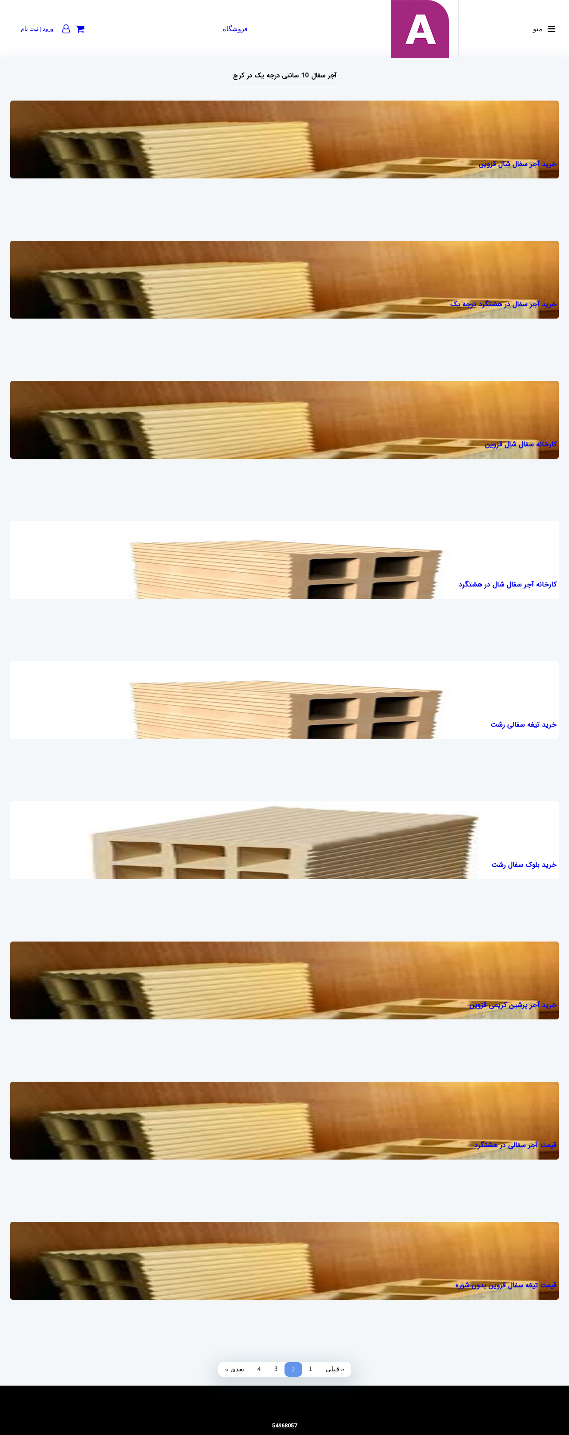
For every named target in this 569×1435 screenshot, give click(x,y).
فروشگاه (235, 28)
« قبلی (335, 1369)
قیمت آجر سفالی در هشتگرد (515, 1145)
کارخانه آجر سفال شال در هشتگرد (508, 584)
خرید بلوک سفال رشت (524, 864)
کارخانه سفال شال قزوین (521, 444)
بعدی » (234, 1369)
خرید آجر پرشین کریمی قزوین (513, 1005)
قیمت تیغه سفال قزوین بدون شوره (506, 1285)
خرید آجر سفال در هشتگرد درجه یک (503, 304)
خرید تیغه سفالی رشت (523, 724)
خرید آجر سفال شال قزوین (518, 164)
